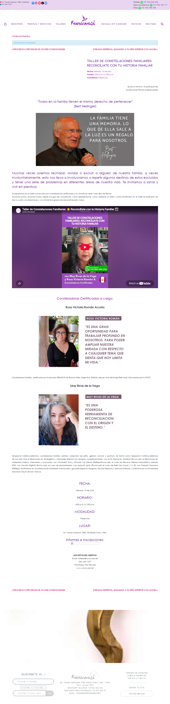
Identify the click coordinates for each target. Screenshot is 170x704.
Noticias (136, 24)
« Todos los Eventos (21, 36)
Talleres (61, 24)
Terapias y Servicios (39, 24)
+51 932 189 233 (148, 7)
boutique (151, 24)
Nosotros (17, 24)
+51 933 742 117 (159, 5)
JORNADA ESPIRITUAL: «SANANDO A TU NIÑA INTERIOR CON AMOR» (125, 49)
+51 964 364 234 (150, 2)
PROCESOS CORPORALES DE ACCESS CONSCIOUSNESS (38, 49)
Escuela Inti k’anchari (114, 24)
